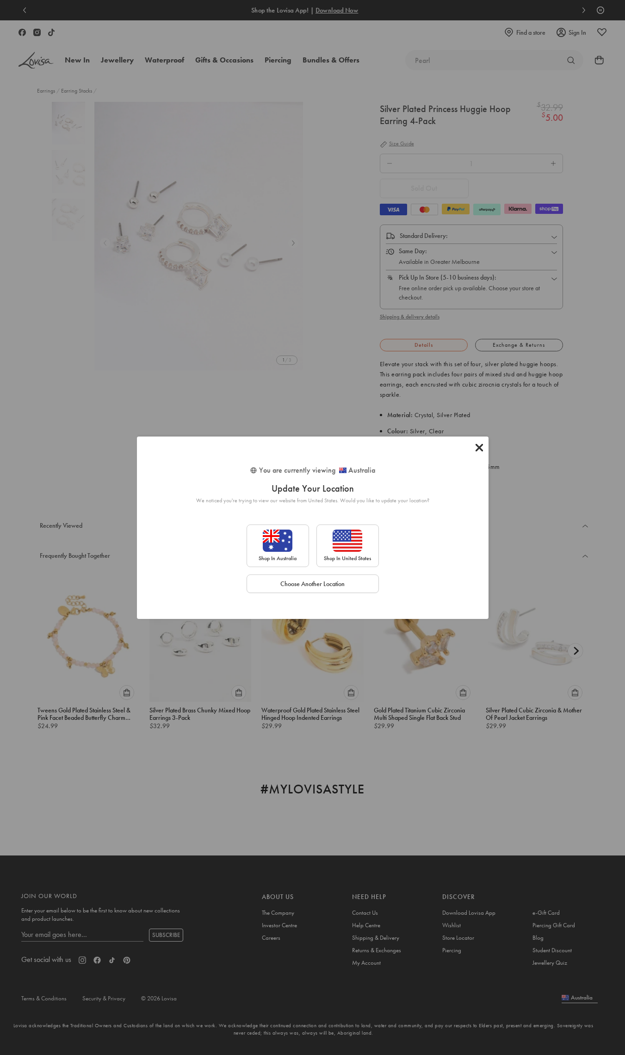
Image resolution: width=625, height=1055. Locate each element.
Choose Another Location (312, 584)
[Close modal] (479, 448)
